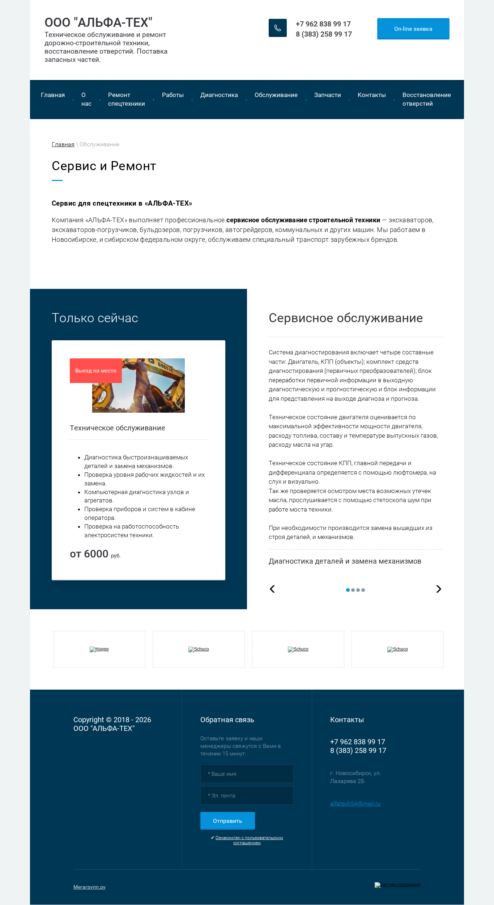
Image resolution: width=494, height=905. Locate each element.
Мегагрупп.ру (89, 887)
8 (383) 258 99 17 (324, 34)
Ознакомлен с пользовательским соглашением (249, 840)
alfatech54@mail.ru (355, 803)
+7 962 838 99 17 (323, 24)
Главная (63, 144)
